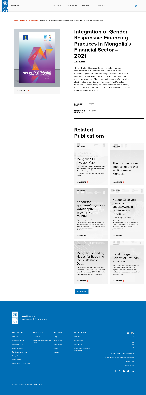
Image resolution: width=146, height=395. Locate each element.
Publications (33, 20)
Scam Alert (130, 361)
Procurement (78, 341)
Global (136, 5)
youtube (128, 371)
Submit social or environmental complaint (119, 357)
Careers (77, 337)
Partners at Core (17, 344)
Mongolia (15, 5)
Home (16, 20)
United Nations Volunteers (21, 363)
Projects (56, 352)
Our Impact (86, 6)
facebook (115, 371)
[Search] (132, 340)
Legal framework (18, 341)
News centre (58, 341)
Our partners (16, 356)
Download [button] (21, 91)
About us (15, 337)
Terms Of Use (129, 365)
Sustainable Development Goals (42, 342)
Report (91, 104)
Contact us (78, 344)
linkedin (133, 371)
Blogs (55, 337)
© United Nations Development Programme (27, 384)
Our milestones (17, 348)
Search (140, 5)
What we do (72, 6)
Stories (56, 348)
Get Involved (100, 6)
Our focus (36, 337)
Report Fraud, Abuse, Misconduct (122, 353)
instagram (124, 371)
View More (81, 291)
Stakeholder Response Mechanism (82, 349)
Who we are (58, 6)
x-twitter (120, 371)
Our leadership (17, 360)
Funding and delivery (19, 352)
